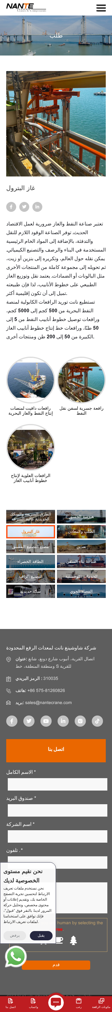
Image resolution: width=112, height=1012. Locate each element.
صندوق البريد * (21, 798)
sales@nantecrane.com (48, 703)
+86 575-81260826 (46, 691)
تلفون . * (14, 850)
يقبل (41, 936)
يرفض (15, 936)
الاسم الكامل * (21, 772)
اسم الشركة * (20, 824)
